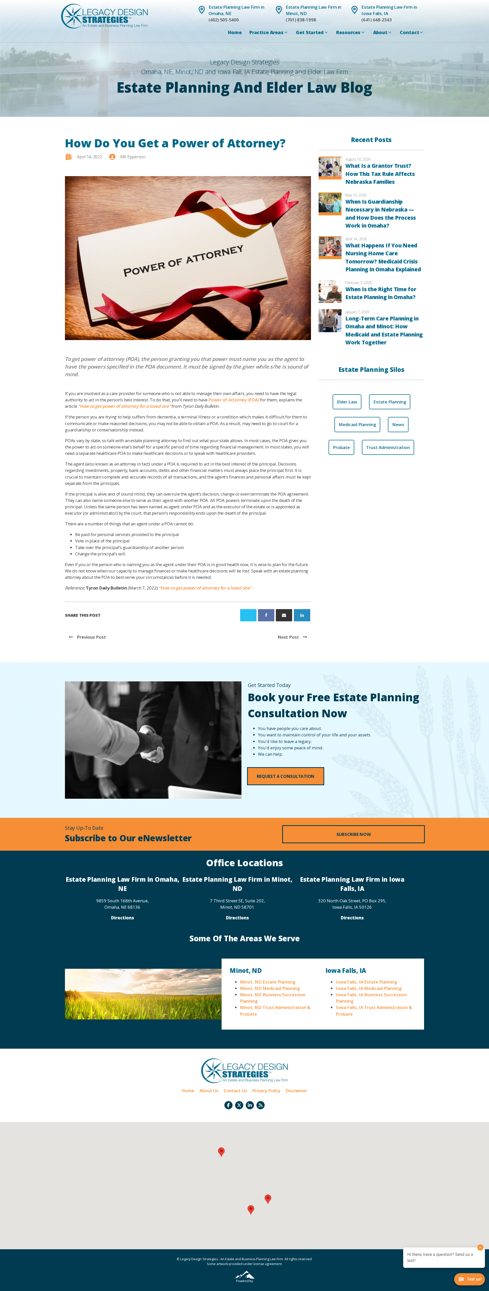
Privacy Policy (266, 1090)
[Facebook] (266, 615)
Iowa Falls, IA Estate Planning (366, 982)
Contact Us (235, 1090)
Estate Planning (389, 402)
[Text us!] (469, 1280)
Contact (409, 32)
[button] (286, 776)
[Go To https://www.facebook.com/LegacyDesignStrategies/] (228, 1105)
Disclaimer (296, 1090)
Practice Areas (266, 32)
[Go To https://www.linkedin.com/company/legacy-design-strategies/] (250, 1105)
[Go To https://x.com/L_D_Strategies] (239, 1105)
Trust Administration (388, 447)
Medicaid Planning (357, 424)
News (398, 424)
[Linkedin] (302, 615)
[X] (248, 615)
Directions (122, 918)
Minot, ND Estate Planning (267, 982)
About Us (209, 1090)
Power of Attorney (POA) (233, 400)
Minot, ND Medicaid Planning (270, 988)
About (380, 32)
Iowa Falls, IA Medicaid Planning (368, 988)
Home (234, 32)
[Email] (284, 615)
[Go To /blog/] (260, 1105)
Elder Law (347, 402)
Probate (341, 447)
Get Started (309, 32)
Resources (348, 32)
